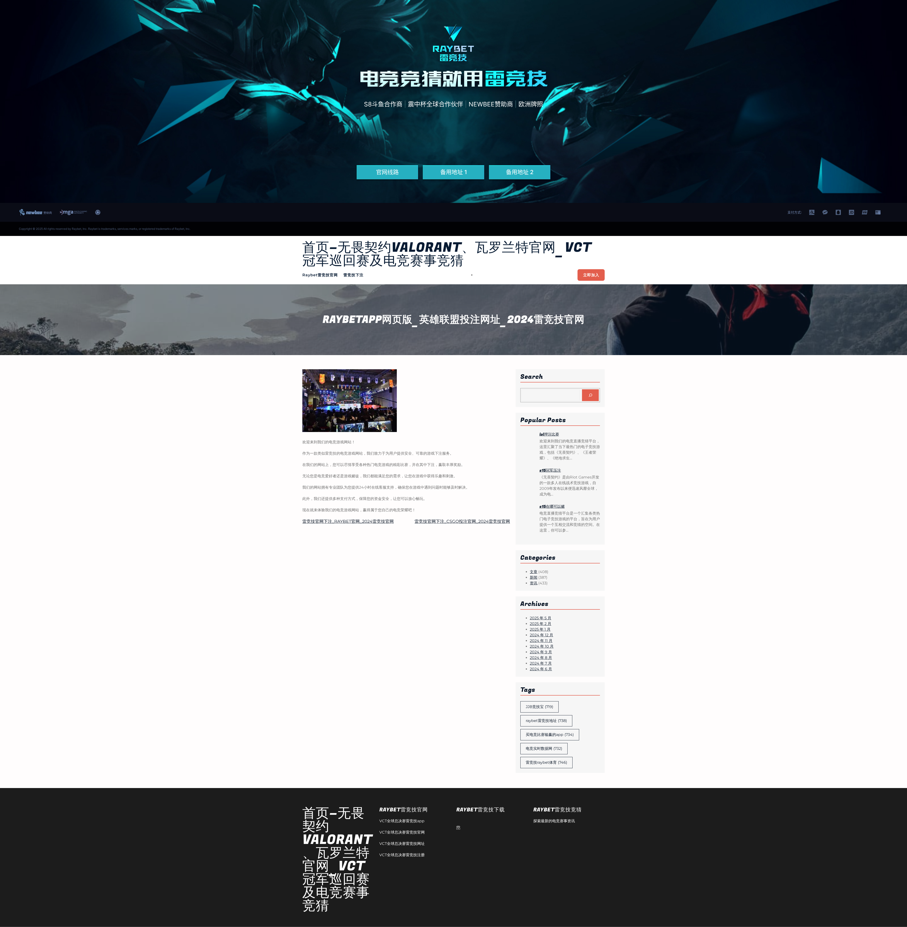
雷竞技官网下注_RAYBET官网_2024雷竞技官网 (348, 521)
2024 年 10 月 (542, 646)
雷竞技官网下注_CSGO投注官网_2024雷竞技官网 (462, 521)
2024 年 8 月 (541, 657)
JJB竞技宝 (539, 707)
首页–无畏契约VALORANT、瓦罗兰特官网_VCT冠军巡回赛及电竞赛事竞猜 (447, 254)
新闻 (533, 577)
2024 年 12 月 (541, 635)
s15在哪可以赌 (552, 506)
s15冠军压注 (550, 470)
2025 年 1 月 (540, 629)
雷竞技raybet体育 (546, 762)
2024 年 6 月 (541, 669)
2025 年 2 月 (540, 623)
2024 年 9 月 (541, 652)
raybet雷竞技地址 (546, 720)
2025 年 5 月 (540, 618)
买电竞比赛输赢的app (550, 734)
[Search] (590, 395)
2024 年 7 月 (541, 663)
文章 (533, 572)
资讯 (533, 583)
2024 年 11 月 (541, 640)
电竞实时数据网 (544, 748)
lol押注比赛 (549, 434)
